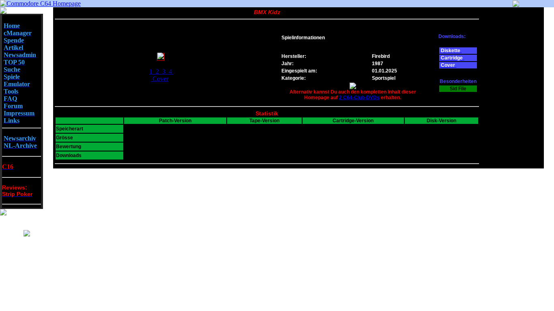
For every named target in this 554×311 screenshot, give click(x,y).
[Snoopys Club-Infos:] (27, 234)
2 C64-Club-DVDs (359, 97)
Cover (160, 78)
